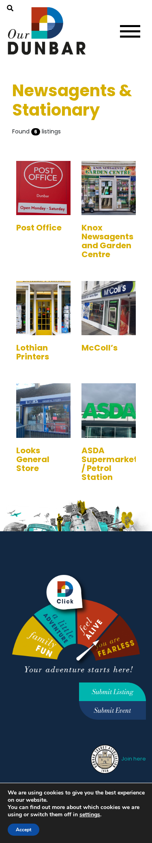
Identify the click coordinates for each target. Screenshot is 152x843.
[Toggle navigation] (130, 31)
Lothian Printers (32, 352)
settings (89, 814)
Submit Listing (112, 692)
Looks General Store (32, 459)
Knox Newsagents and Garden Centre (107, 241)
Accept (23, 829)
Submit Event (112, 710)
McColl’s (99, 347)
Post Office (39, 227)
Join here (133, 758)
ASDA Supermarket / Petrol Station (109, 464)
